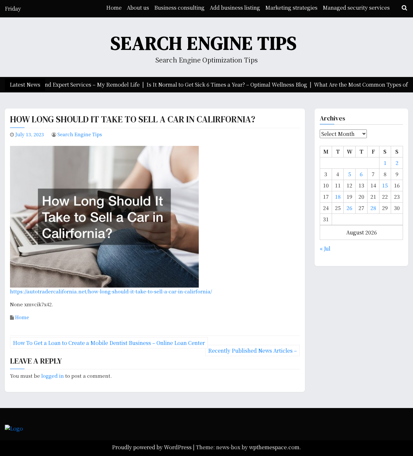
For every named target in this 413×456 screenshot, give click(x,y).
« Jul (325, 248)
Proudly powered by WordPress (152, 447)
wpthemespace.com (274, 447)
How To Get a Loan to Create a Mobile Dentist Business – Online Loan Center (109, 343)
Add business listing (235, 7)
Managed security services (356, 7)
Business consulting (179, 7)
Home (114, 7)
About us (138, 7)
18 (338, 196)
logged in (52, 375)
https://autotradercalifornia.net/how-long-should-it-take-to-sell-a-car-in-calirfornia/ (111, 291)
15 (385, 185)
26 (349, 208)
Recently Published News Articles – (252, 350)
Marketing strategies (291, 7)
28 (373, 208)
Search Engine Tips (204, 43)
